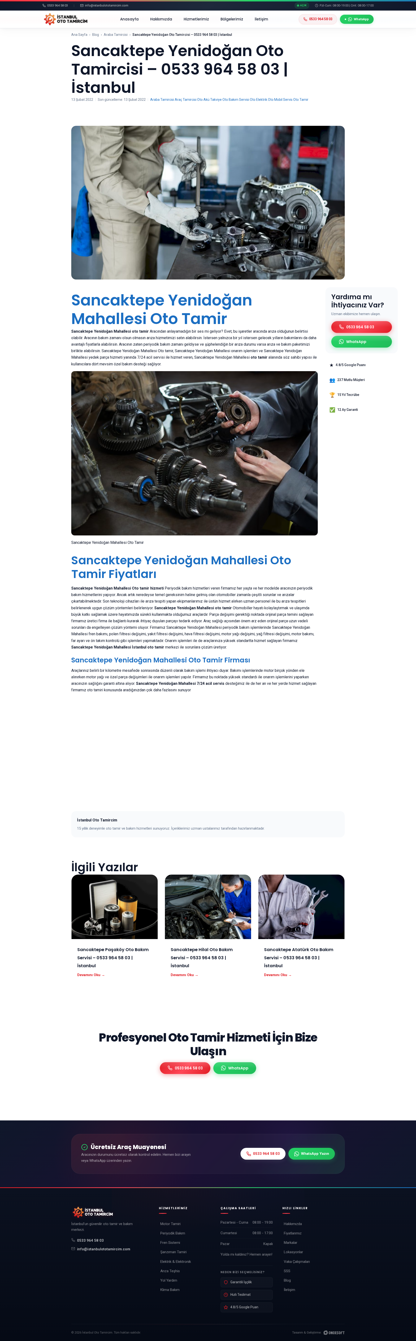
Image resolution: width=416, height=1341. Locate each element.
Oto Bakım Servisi (235, 100)
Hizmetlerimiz (196, 19)
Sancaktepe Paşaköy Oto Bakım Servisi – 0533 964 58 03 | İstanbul (113, 958)
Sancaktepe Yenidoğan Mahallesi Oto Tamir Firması (160, 660)
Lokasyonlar (293, 1252)
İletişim (261, 19)
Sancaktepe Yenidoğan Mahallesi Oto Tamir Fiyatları (181, 567)
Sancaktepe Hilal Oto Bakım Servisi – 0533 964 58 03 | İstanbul (202, 958)
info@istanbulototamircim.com (103, 1249)
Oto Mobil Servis (280, 100)
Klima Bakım (170, 1290)
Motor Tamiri (170, 1224)
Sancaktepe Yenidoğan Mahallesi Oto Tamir (161, 309)
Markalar (290, 1242)
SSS (287, 1271)
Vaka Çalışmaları (297, 1261)
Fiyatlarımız (293, 1233)
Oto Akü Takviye (209, 100)
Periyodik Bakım (172, 1233)
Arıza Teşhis (170, 1271)
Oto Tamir (300, 100)
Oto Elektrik (258, 100)
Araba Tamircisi (116, 35)
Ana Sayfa (79, 35)
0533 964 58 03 (90, 1240)
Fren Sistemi (170, 1242)
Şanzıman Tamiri (173, 1252)
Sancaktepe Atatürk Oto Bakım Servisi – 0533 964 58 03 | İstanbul (298, 958)
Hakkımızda (161, 19)
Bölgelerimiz (232, 19)
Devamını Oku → (91, 975)
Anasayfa (129, 19)
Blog (95, 35)
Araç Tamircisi (185, 100)
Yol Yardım (168, 1280)
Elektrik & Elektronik (175, 1261)
